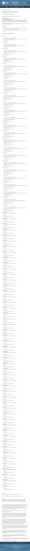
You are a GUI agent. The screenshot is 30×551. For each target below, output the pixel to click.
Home (7, 6)
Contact (23, 6)
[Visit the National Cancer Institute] (5, 2)
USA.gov (16, 546)
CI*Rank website (21, 523)
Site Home (4, 542)
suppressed (8, 538)
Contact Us (25, 542)
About (11, 6)
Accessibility (11, 542)
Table (7, 9)
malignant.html (9, 511)
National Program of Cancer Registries (18, 515)
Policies (8, 542)
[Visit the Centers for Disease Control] (24, 2)
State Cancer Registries (5, 496)
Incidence (4, 9)
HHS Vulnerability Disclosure (19, 542)
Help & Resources (16, 6)
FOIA (14, 542)
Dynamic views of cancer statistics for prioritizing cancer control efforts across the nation (15, 4)
